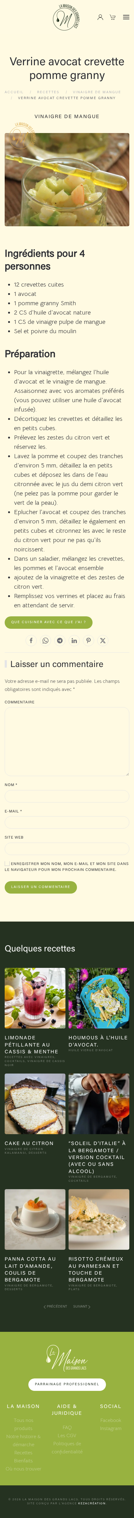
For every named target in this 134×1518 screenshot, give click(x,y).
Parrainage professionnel (67, 1384)
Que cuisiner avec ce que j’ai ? (48, 622)
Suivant (80, 1307)
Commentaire (20, 702)
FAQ (67, 1427)
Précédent (57, 1307)
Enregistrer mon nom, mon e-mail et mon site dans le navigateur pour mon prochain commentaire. (67, 867)
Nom (11, 785)
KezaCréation (92, 1503)
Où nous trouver (23, 1469)
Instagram (111, 1428)
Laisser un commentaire (40, 887)
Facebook (110, 1420)
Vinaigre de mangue (67, 116)
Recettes (23, 1453)
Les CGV (67, 1436)
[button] (126, 17)
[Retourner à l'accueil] (67, 17)
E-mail (13, 811)
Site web (14, 838)
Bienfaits (23, 1461)
